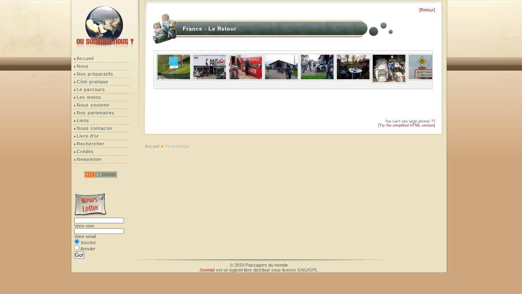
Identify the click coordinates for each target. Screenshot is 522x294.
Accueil (85, 58)
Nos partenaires (96, 112)
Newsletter (89, 159)
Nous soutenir (93, 104)
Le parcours (91, 89)
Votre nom (84, 225)
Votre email (85, 236)
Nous (83, 66)
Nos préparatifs (95, 73)
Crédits (85, 151)
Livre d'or (88, 136)
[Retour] (427, 9)
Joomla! (207, 269)
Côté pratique (92, 81)
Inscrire (88, 242)
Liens (83, 120)
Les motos (89, 97)
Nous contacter (95, 128)
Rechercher (90, 143)
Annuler (87, 248)
